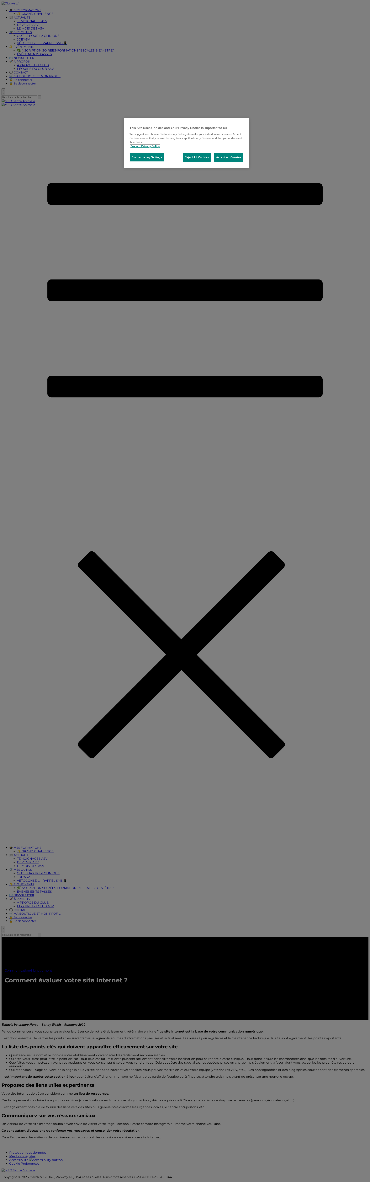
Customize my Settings (147, 157)
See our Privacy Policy (145, 146)
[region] (186, 143)
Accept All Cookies (228, 157)
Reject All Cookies (197, 157)
